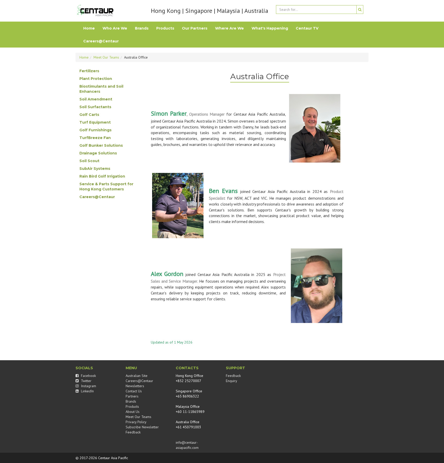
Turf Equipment (95, 122)
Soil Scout (89, 161)
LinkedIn (87, 391)
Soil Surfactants (95, 107)
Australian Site (136, 375)
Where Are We (229, 28)
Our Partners (194, 28)
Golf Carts (89, 114)
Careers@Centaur (101, 41)
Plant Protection (95, 78)
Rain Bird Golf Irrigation (102, 176)
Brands (142, 28)
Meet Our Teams (106, 57)
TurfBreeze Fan (95, 137)
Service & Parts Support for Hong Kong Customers (106, 186)
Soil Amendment (95, 99)
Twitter (85, 380)
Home (89, 28)
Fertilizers (89, 71)
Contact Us (134, 391)
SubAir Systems (94, 168)
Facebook (88, 375)
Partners (132, 396)
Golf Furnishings (95, 130)
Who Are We (115, 28)
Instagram (88, 386)
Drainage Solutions (98, 153)
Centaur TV (307, 28)
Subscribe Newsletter (142, 427)
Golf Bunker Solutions (101, 145)
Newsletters (135, 386)
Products (165, 28)
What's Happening (270, 28)
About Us (133, 411)
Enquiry (231, 380)
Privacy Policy (136, 422)
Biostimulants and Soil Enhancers (101, 89)
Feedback (133, 432)
